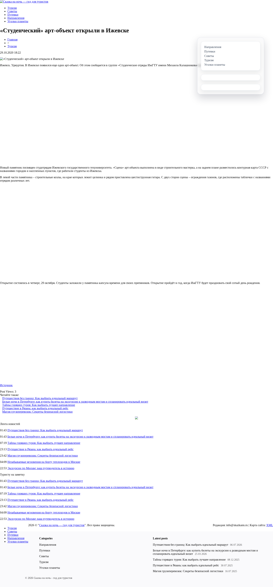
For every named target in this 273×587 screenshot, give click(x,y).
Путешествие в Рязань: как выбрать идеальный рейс (35, 408)
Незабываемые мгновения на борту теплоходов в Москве (43, 461)
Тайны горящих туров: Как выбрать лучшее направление (38, 405)
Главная (12, 39)
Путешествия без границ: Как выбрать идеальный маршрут (40, 398)
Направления (15, 18)
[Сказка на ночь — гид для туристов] (24, 1)
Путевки (12, 14)
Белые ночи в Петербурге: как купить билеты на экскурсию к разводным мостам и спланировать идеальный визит (75, 401)
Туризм (12, 7)
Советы (12, 11)
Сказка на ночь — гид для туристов (61, 525)
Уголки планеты (17, 21)
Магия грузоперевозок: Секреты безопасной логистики (37, 411)
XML (269, 525)
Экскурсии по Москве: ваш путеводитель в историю (40, 468)
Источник (6, 385)
